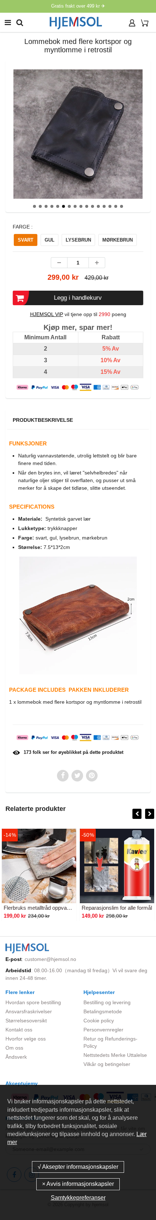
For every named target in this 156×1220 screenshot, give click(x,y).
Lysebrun (78, 240)
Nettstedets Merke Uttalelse (115, 1055)
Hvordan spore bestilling (33, 1002)
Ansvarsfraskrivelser (28, 1011)
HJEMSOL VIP (46, 314)
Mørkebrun (117, 240)
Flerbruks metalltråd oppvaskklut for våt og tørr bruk (65, 908)
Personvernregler (103, 1030)
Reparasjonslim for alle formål (117, 908)
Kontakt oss (18, 1030)
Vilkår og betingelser (106, 1064)
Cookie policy (98, 1020)
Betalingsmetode (102, 1011)
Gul (49, 240)
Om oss (14, 1048)
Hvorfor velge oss (25, 1039)
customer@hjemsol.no (50, 959)
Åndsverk (16, 1057)
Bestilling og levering (107, 1002)
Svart (25, 240)
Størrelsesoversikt (26, 1020)
